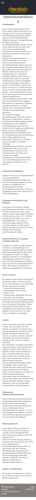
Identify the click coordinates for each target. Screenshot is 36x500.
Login (32, 487)
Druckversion (8, 487)
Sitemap (5, 489)
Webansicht (30, 489)
